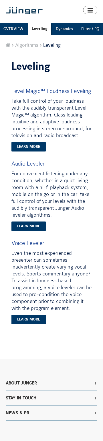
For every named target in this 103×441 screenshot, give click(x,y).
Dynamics (64, 28)
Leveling (39, 28)
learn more (28, 146)
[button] (90, 10)
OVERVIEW (13, 28)
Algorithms (26, 45)
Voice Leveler (27, 243)
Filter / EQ (90, 28)
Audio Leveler (28, 163)
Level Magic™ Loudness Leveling (51, 91)
